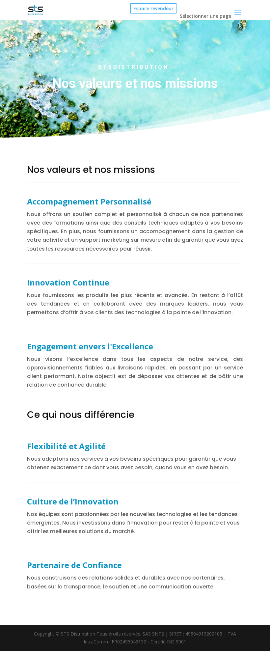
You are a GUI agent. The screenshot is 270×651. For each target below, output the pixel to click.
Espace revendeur (153, 8)
